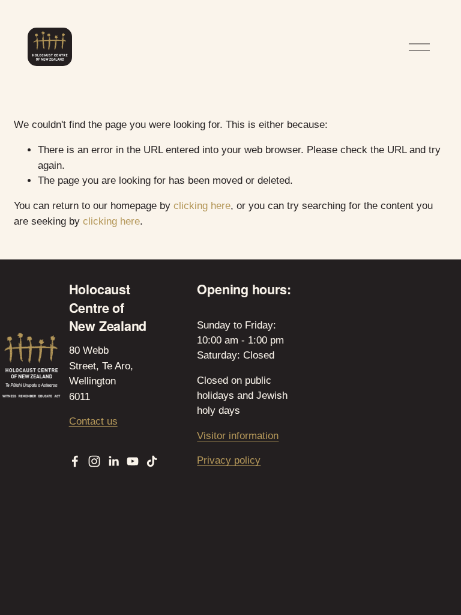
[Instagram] (94, 461)
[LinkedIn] (113, 461)
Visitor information (238, 435)
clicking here (201, 205)
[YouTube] (133, 461)
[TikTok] (152, 461)
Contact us (93, 421)
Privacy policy (229, 460)
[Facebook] (75, 461)
